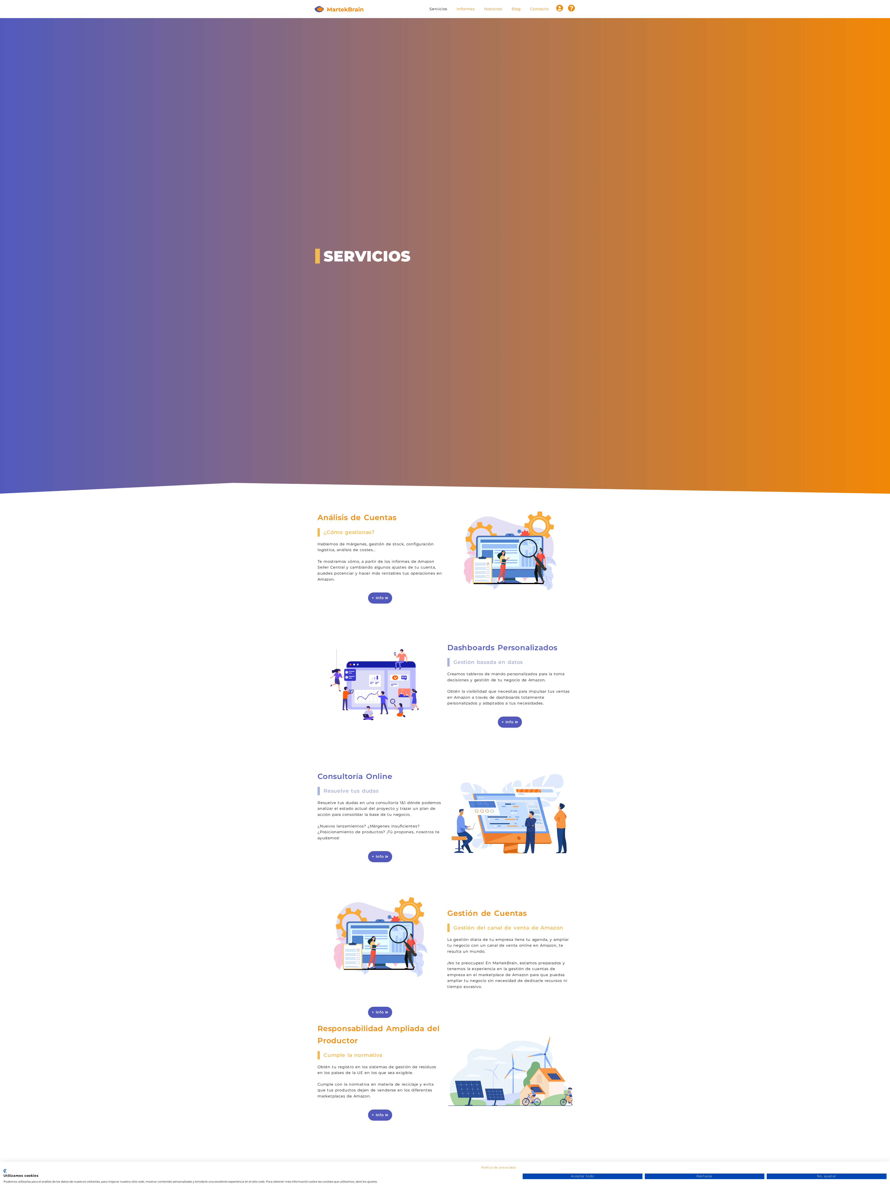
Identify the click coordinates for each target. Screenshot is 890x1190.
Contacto (539, 9)
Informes (466, 9)
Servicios (438, 9)
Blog (516, 9)
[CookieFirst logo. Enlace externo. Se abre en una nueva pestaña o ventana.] (5, 1171)
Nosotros (493, 9)
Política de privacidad (498, 1167)
